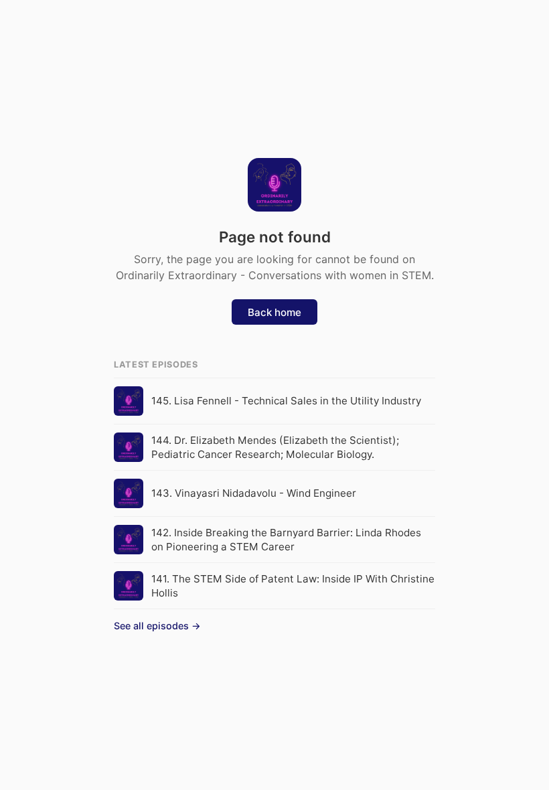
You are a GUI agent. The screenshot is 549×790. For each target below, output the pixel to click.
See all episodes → (157, 625)
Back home (274, 312)
